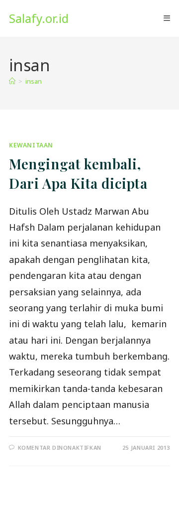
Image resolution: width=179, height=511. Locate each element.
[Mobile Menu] (167, 18)
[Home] (12, 81)
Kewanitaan (31, 145)
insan (33, 81)
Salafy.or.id (39, 18)
